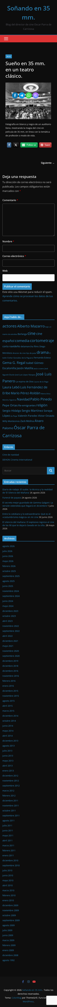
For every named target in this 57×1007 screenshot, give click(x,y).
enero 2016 (8, 685)
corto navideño (11, 346)
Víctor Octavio (46, 415)
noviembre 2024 (10, 591)
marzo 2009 (8, 940)
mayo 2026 (7, 561)
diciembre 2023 (10, 611)
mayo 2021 (7, 645)
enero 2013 (8, 770)
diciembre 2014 (10, 715)
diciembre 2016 (10, 670)
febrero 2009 (9, 945)
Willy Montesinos (11, 421)
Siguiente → (48, 162)
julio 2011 (7, 825)
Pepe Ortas (10, 405)
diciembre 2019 (10, 660)
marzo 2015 (8, 710)
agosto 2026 (8, 546)
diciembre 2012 (10, 775)
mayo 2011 (7, 835)
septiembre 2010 (11, 865)
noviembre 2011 (10, 805)
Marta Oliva (45, 394)
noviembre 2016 (10, 675)
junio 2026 (7, 556)
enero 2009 (8, 950)
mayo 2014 (7, 730)
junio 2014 (7, 725)
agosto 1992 (8, 960)
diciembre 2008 (10, 955)
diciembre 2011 (10, 800)
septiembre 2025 (11, 576)
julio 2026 (7, 551)
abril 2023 (7, 621)
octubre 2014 (9, 720)
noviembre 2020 (10, 650)
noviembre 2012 (10, 780)
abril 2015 (7, 705)
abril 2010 (7, 885)
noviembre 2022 (10, 626)
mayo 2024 (7, 606)
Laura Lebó (11, 387)
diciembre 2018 (10, 665)
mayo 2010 (7, 880)
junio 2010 (7, 875)
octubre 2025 (9, 571)
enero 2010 (8, 900)
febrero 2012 (9, 795)
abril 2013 (7, 765)
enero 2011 (8, 855)
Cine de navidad (10, 454)
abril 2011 (7, 840)
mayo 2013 (7, 760)
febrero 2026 (9, 566)
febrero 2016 (9, 680)
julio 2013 (7, 750)
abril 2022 (7, 635)
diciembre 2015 (10, 690)
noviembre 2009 (10, 910)
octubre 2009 (9, 915)
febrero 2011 (9, 850)
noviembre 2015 (10, 695)
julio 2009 (7, 930)
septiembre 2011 (11, 815)
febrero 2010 (9, 895)
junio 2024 (7, 601)
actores (9, 326)
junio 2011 (7, 830)
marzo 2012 (8, 790)
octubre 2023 (9, 616)
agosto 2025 (8, 581)
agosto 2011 (8, 820)
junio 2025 (7, 586)
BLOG (9, 56)
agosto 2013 (8, 745)
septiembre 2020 (11, 655)
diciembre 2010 (10, 860)
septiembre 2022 (11, 631)
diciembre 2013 (10, 740)
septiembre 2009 (11, 920)
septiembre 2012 (11, 785)
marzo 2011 (8, 845)
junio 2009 (7, 935)
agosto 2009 (8, 925)
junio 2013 (7, 755)
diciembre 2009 (10, 905)
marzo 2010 (8, 890)
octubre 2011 (9, 810)
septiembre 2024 (11, 596)
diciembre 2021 (10, 640)
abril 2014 (7, 735)
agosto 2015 (8, 700)
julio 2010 (7, 870)
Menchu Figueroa (9, 400)
